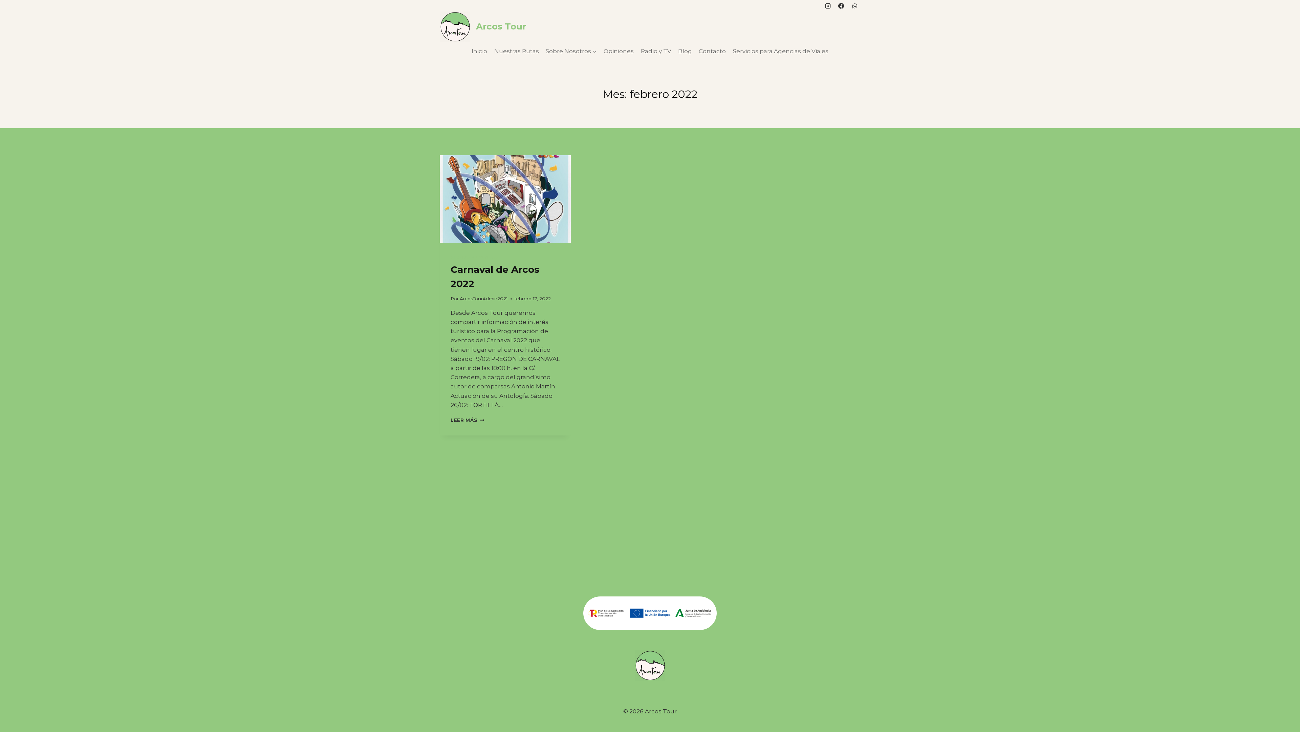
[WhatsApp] (854, 6)
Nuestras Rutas (516, 51)
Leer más (467, 420)
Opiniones (619, 51)
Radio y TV (656, 51)
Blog (685, 51)
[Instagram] (828, 6)
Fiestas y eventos (474, 257)
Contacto (712, 51)
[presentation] (505, 199)
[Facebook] (841, 6)
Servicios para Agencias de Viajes (780, 51)
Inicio (479, 51)
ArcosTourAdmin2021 (484, 298)
